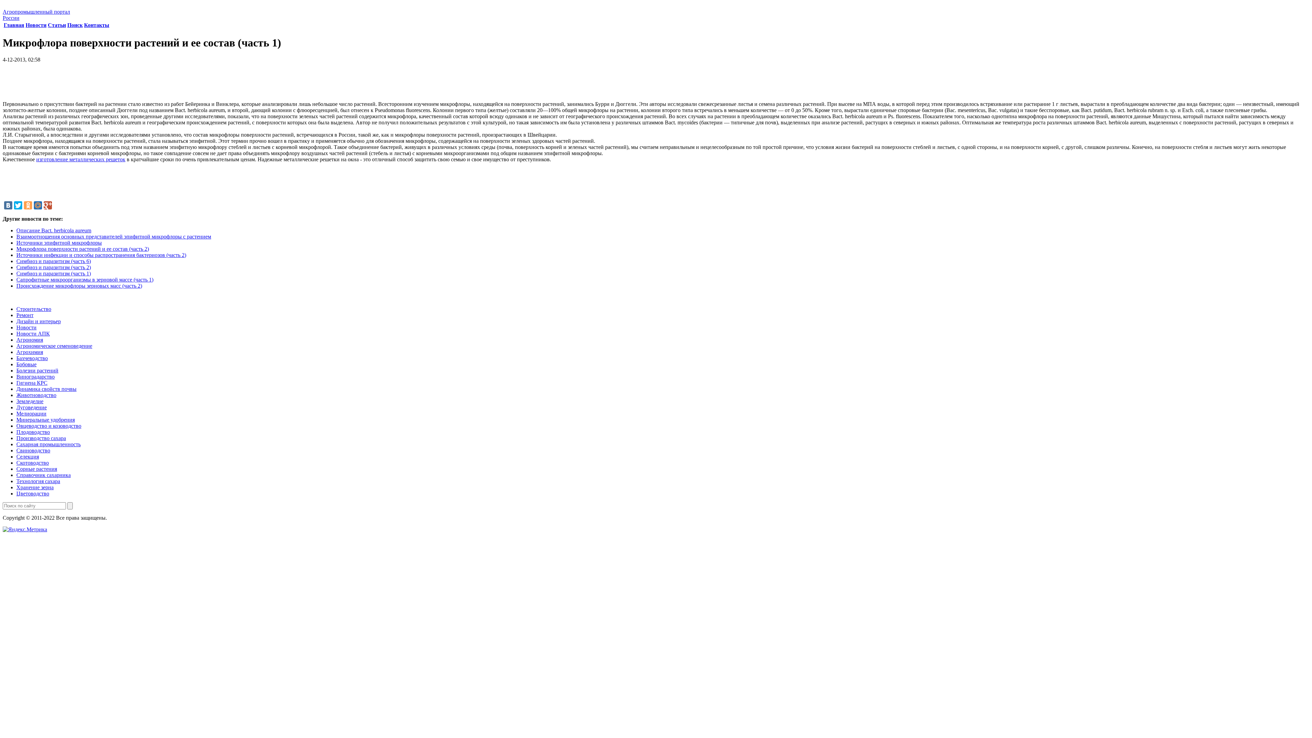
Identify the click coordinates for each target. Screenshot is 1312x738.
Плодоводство (33, 432)
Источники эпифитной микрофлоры (59, 243)
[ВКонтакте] (8, 205)
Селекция (27, 457)
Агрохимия (29, 352)
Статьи (57, 25)
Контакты (96, 25)
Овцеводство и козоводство (48, 426)
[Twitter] (18, 205)
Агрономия (29, 340)
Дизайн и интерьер (38, 321)
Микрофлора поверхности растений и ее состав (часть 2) (82, 249)
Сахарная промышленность (48, 444)
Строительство (33, 309)
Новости (36, 25)
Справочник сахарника (43, 475)
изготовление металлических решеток (80, 159)
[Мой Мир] (38, 205)
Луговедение (31, 407)
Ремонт (24, 315)
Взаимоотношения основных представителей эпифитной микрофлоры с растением (113, 237)
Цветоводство (32, 493)
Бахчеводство (32, 358)
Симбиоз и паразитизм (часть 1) (53, 273)
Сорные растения (36, 469)
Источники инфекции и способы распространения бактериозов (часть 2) (101, 255)
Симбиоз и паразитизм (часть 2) (53, 267)
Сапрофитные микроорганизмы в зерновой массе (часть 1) (84, 280)
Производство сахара (41, 438)
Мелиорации (31, 413)
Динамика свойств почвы (46, 389)
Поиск (75, 25)
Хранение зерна (35, 487)
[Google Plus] (48, 205)
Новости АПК (33, 334)
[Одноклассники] (28, 205)
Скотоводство (32, 463)
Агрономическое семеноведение (54, 346)
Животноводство (36, 395)
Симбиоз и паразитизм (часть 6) (53, 261)
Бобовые (26, 364)
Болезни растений (37, 370)
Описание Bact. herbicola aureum (53, 230)
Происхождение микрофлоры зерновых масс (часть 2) (79, 286)
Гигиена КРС (31, 383)
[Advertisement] (656, 84)
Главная (14, 25)
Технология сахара (38, 481)
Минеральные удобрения (45, 420)
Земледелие (29, 401)
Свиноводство (33, 450)
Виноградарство (35, 377)
